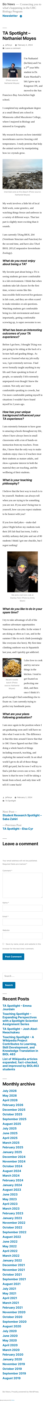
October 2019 (12, 1369)
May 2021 (9, 1293)
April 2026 (10, 1100)
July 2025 (10, 1128)
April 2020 (10, 1345)
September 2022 (14, 1232)
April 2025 (10, 1138)
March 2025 (11, 1142)
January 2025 (12, 1152)
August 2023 (12, 1189)
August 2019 (12, 1378)
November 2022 (14, 1222)
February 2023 (13, 1213)
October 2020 (12, 1317)
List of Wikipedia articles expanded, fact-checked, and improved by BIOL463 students (21, 1064)
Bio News (9, 4)
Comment (7, 871)
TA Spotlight (10, 801)
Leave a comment (13, 48)
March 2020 (11, 1350)
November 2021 (14, 1270)
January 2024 (12, 1185)
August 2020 (12, 1326)
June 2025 (10, 1133)
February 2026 (13, 1105)
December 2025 (14, 1109)
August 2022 (12, 1237)
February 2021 (13, 1307)
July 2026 (10, 1091)
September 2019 (14, 1373)
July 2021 (9, 1288)
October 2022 (12, 1227)
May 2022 (10, 1246)
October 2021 (12, 1274)
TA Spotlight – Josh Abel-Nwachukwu (20, 1030)
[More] (21, 16)
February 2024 (13, 1180)
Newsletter (10, 15)
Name (6, 903)
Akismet (12, 1400)
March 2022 (11, 1255)
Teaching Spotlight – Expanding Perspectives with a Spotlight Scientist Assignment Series (20, 1019)
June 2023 (10, 1194)
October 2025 (12, 1114)
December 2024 (14, 1157)
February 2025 (13, 1147)
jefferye (8, 45)
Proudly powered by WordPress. (25, 1392)
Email (6, 916)
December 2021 (14, 1265)
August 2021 (12, 1284)
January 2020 (12, 1359)
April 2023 (10, 1204)
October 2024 (12, 1166)
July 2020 (10, 1331)
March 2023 (11, 1208)
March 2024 (11, 1175)
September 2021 (14, 1279)
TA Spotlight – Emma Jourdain (17, 1007)
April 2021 (10, 1298)
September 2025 (14, 1119)
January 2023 (12, 1218)
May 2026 (10, 1095)
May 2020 (10, 1340)
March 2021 (11, 1303)
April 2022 (10, 1251)
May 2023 (10, 1199)
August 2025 (12, 1124)
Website (6, 930)
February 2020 (13, 1354)
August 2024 (12, 1171)
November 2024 (14, 1161)
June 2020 (10, 1336)
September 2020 (15, 1321)
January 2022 (12, 1260)
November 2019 (14, 1364)
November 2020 (14, 1312)
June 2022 (10, 1241)
